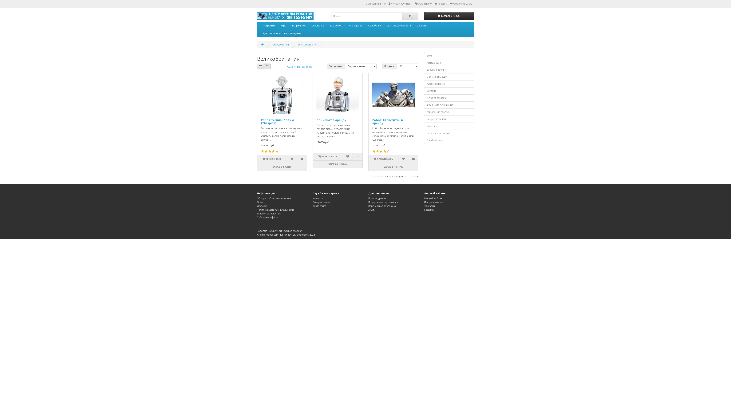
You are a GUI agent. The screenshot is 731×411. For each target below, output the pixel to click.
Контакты (318, 198)
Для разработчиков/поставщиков (282, 33)
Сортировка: (336, 66)
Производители (377, 198)
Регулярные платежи (438, 112)
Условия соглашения (269, 213)
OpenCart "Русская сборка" (286, 231)
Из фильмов (299, 25)
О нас (260, 202)
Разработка (374, 25)
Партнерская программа (382, 206)
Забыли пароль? (436, 69)
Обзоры (421, 25)
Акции (371, 209)
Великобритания (307, 44)
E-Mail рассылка (435, 140)
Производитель (281, 44)
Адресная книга (436, 83)
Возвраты (432, 126)
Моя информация (437, 76)
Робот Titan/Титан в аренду (387, 121)
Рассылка (429, 209)
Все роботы (336, 25)
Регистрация (434, 62)
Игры (283, 25)
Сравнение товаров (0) (300, 66)
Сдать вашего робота (398, 25)
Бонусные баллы (436, 119)
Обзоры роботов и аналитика (274, 198)
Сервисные (318, 25)
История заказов (436, 98)
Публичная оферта (268, 217)
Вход (429, 55)
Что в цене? (355, 25)
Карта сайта (319, 206)
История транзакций (438, 133)
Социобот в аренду (331, 120)
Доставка (262, 206)
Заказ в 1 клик (281, 166)
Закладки (432, 90)
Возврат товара (321, 202)
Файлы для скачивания (440, 105)
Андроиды (269, 25)
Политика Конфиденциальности (275, 209)
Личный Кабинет (433, 198)
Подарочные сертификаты (383, 202)
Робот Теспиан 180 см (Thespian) (277, 121)
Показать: (389, 66)
